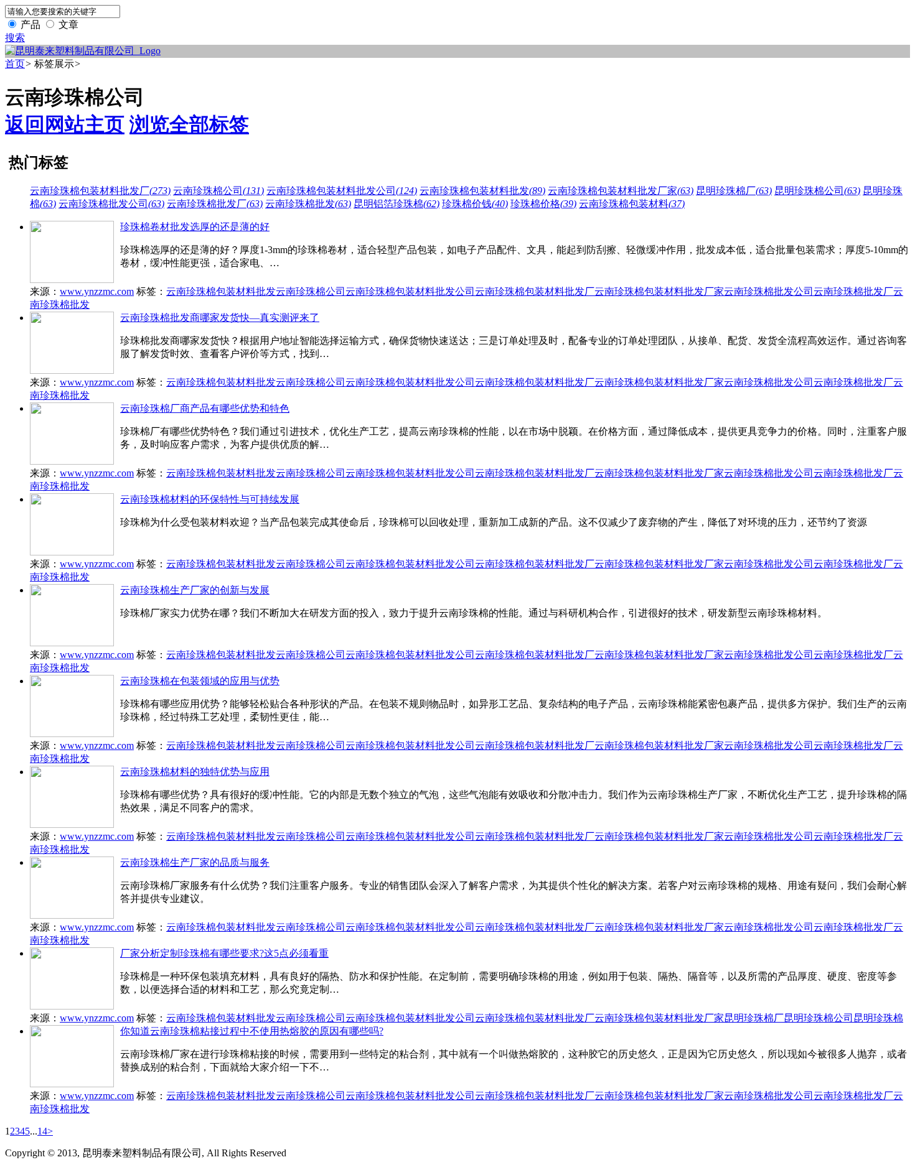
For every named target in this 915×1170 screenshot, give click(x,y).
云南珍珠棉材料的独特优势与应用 (195, 771)
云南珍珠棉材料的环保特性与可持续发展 (209, 499)
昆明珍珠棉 (878, 1018)
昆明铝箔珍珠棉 (396, 203)
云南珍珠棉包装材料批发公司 (341, 190)
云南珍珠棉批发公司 (111, 203)
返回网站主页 (64, 124)
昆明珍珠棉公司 (817, 190)
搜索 (15, 37)
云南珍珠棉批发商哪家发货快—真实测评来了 (219, 317)
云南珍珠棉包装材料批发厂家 (620, 190)
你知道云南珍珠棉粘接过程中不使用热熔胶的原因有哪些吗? (251, 1031)
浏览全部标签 (189, 124)
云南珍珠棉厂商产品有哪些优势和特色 (204, 408)
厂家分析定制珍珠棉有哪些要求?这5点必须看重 (224, 953)
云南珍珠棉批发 (308, 203)
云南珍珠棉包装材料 (632, 203)
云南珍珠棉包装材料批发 (482, 190)
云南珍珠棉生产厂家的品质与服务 (195, 862)
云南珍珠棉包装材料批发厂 (100, 190)
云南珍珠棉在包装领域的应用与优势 (199, 681)
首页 (15, 63)
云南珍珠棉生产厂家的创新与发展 (195, 590)
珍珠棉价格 (543, 203)
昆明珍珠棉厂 (734, 190)
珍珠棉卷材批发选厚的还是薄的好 (195, 226)
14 (42, 1131)
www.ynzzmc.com (97, 291)
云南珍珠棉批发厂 (215, 203)
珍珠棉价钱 (475, 203)
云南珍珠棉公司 (218, 190)
